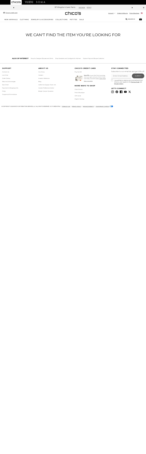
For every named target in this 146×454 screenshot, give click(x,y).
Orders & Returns (122, 13)
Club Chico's (78, 89)
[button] (140, 19)
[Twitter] (129, 92)
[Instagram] (112, 92)
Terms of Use (135, 82)
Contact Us (5, 72)
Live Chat (5, 75)
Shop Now (82, 7)
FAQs (4, 91)
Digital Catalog (79, 99)
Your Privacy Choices (102, 106)
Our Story (41, 72)
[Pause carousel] (143, 7)
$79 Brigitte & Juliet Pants (65, 7)
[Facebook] (121, 92)
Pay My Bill (78, 72)
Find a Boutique (134, 13)
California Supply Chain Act (47, 85)
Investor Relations (43, 78)
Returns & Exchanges (8, 81)
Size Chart (5, 85)
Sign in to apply (88, 81)
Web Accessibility (88, 106)
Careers (40, 75)
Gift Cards (78, 96)
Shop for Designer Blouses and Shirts (42, 58)
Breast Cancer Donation (46, 91)
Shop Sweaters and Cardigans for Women (68, 58)
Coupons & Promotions (9, 94)
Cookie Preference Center (46, 88)
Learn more (102, 78)
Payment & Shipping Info (10, 88)
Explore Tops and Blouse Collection (93, 58)
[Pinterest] (117, 92)
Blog (39, 81)
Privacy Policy (118, 83)
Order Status (6, 78)
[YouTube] (125, 92)
